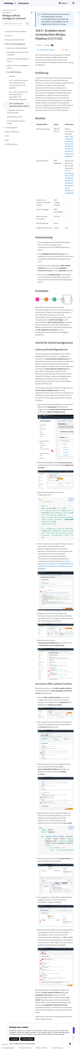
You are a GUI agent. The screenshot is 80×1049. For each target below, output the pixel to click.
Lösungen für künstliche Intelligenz (16, 31)
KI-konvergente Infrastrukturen (14, 40)
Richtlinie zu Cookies (41, 1048)
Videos (7, 136)
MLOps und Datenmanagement (15, 44)
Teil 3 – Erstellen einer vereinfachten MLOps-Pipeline (19, 105)
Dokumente (23, 3)
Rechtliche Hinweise (11, 144)
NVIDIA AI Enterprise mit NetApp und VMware (18, 67)
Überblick (12, 76)
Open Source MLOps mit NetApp (17, 48)
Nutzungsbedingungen (8, 1048)
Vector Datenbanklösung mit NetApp (16, 122)
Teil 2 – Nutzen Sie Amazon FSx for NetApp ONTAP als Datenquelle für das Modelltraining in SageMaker (18, 95)
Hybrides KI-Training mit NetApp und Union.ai (18, 60)
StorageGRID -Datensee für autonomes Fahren (15, 111)
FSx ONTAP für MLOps (14, 72)
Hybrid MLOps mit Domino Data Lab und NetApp (18, 53)
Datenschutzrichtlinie (25, 1048)
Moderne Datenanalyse (12, 132)
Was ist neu (8, 36)
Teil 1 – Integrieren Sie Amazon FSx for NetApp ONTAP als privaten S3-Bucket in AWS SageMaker (18, 84)
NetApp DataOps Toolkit (14, 117)
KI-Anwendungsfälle (11, 128)
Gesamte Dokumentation (9, 10)
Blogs (7, 140)
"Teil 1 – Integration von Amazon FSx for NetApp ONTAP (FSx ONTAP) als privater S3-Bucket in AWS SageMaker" (70, 146)
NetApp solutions (7, 12)
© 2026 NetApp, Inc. (7, 1044)
